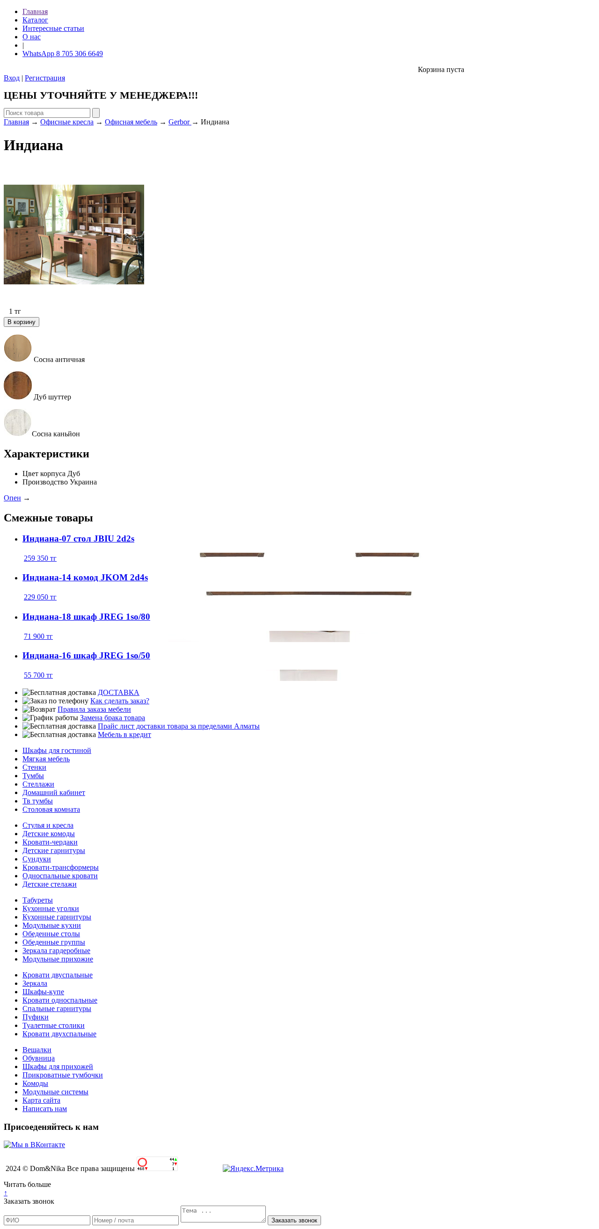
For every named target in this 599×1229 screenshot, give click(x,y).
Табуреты (37, 900)
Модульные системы (55, 1092)
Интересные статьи (53, 28)
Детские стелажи (49, 884)
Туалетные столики (53, 1025)
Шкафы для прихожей (57, 1066)
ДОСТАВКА (118, 692)
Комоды (35, 1083)
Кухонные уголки (50, 908)
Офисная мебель (131, 122)
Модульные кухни (51, 925)
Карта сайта (41, 1100)
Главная (35, 11)
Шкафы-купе (43, 992)
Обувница (38, 1058)
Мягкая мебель (46, 759)
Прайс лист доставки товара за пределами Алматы (179, 726)
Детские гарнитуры (53, 850)
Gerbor (179, 122)
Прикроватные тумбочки (62, 1075)
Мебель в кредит (124, 734)
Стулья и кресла (47, 825)
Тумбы (33, 776)
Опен (12, 498)
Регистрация (45, 78)
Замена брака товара (112, 718)
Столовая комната (51, 809)
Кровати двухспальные (59, 1034)
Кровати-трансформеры (60, 867)
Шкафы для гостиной (56, 750)
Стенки (34, 767)
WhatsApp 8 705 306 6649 (62, 54)
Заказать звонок (29, 1201)
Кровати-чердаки (50, 842)
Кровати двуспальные (57, 975)
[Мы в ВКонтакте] (34, 1145)
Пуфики (35, 1017)
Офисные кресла (67, 122)
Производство (45, 482)
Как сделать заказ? (119, 701)
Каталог (35, 20)
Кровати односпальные (59, 1000)
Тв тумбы (37, 801)
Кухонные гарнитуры (56, 917)
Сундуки (36, 859)
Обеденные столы (51, 934)
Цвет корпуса (44, 473)
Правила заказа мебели (94, 709)
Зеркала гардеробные (56, 950)
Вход (12, 78)
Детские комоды (48, 834)
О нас (31, 37)
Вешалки (36, 1050)
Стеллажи (38, 784)
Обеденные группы (53, 942)
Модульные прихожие (57, 959)
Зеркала (34, 983)
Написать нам (44, 1109)
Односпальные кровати (60, 876)
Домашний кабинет (53, 792)
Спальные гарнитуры (56, 1008)
